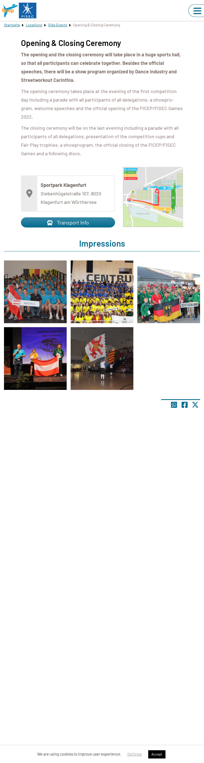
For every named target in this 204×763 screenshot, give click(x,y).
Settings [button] (134, 754)
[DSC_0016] (35, 291)
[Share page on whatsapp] (174, 405)
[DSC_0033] (102, 358)
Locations (34, 25)
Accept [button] (156, 754)
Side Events (57, 25)
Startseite (12, 25)
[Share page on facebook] (184, 405)
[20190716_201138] (102, 291)
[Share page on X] (195, 405)
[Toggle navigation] (197, 11)
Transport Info (72, 222)
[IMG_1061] (35, 358)
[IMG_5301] (168, 291)
